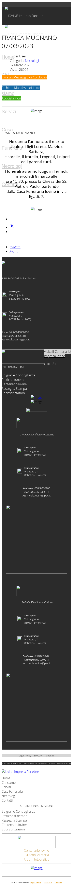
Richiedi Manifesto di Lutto (21, 88)
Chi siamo (9, 782)
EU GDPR (38, 755)
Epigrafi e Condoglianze (18, 375)
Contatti (10, 184)
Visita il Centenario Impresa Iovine (57, 353)
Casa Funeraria (12, 791)
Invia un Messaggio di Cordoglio (24, 77)
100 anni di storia (36, 855)
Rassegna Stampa (14, 388)
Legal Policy (25, 755)
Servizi (9, 111)
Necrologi (12, 166)
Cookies (50, 755)
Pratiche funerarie (14, 379)
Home (8, 57)
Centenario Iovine (14, 384)
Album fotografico (36, 859)
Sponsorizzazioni (14, 393)
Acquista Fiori (11, 98)
